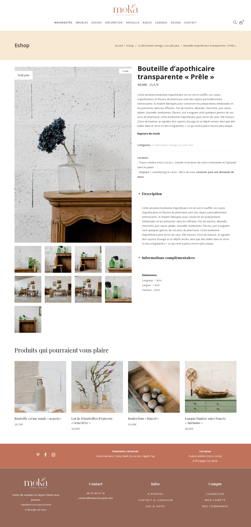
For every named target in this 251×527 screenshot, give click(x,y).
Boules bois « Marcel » (143, 418)
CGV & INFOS (155, 506)
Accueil (119, 45)
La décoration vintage (150, 45)
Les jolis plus (171, 45)
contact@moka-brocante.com (95, 498)
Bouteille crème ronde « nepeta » (38, 418)
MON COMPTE (215, 500)
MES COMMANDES (215, 506)
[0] (240, 22)
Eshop (130, 45)
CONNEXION (215, 494)
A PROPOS (155, 494)
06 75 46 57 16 (96, 493)
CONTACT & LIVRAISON (155, 500)
